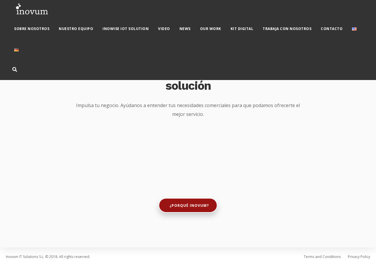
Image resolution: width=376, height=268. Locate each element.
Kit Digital (242, 28)
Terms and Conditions (322, 256)
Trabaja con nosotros (287, 28)
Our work (210, 28)
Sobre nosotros (31, 28)
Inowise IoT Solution (126, 28)
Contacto (332, 28)
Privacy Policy (359, 256)
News (185, 28)
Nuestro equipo (76, 28)
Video (164, 28)
